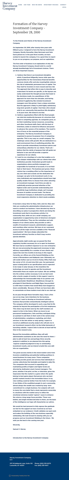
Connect (63, 4)
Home (20, 4)
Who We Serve (37, 4)
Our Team (27, 4)
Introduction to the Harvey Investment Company (30, 438)
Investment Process (51, 4)
